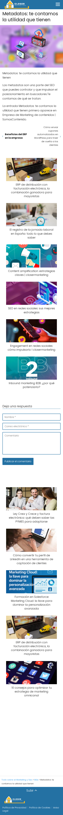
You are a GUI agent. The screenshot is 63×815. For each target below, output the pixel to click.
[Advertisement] (31, 737)
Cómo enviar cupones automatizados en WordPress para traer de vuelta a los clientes (46, 136)
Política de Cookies (39, 807)
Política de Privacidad (14, 807)
